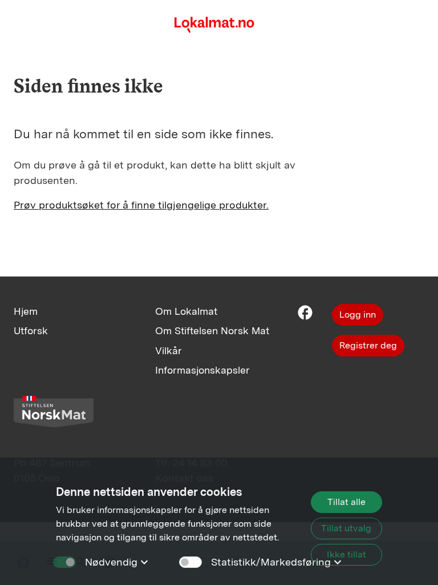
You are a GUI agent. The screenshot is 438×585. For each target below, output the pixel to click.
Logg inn (357, 314)
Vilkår (168, 350)
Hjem (26, 311)
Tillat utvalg (346, 528)
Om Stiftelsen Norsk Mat (212, 330)
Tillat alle (346, 501)
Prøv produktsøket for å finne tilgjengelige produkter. (141, 205)
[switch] (190, 562)
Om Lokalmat (186, 311)
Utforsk (31, 330)
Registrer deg (368, 345)
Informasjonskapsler (202, 370)
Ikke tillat (346, 554)
